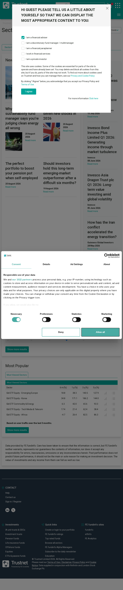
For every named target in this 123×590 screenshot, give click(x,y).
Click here (93, 98)
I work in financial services (38, 54)
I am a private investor (36, 59)
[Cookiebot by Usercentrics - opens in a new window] (106, 255)
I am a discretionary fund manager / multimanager (50, 43)
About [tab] (107, 264)
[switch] (46, 319)
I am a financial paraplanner (39, 48)
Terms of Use (27, 84)
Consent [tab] (16, 264)
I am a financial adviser (36, 37)
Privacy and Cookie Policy (83, 76)
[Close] (107, 8)
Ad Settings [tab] (76, 264)
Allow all (100, 332)
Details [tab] (46, 264)
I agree (28, 91)
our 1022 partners (22, 279)
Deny (61, 332)
